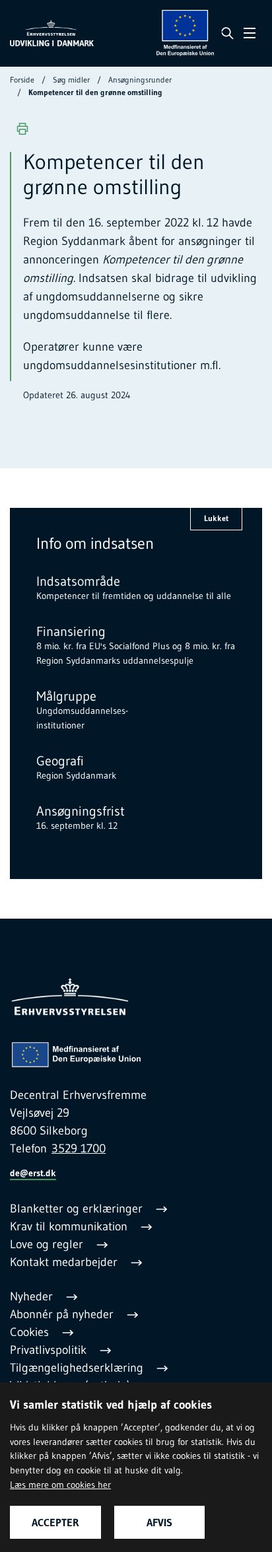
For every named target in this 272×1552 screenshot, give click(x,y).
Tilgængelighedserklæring (78, 1367)
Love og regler (48, 1244)
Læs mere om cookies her (60, 1485)
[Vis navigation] (249, 33)
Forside (22, 80)
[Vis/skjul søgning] (227, 33)
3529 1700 (78, 1148)
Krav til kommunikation (70, 1226)
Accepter (55, 1522)
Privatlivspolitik (50, 1350)
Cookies (31, 1332)
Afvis (159, 1522)
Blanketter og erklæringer (78, 1208)
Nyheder (33, 1296)
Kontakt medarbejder (65, 1262)
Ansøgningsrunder (140, 80)
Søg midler (71, 80)
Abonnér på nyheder (63, 1314)
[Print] (22, 128)
